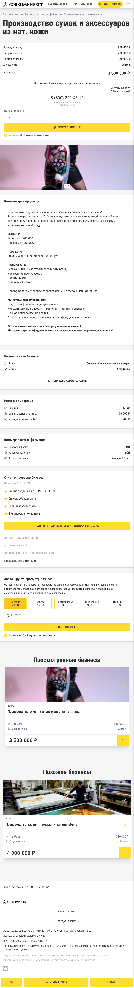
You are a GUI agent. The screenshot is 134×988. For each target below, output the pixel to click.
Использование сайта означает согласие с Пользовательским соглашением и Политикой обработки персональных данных (63, 947)
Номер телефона (14, 110)
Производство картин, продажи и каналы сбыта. (42, 824)
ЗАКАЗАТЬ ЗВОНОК (56, 982)
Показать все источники (20, 561)
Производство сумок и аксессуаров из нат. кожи (44, 711)
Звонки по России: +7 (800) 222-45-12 (26, 886)
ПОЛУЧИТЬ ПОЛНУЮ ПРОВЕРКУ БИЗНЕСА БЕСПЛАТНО (67, 525)
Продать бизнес (84, 4)
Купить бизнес (58, 4)
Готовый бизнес (11, 14)
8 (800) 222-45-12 (67, 98)
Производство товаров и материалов (83, 14)
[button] (128, 168)
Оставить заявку (110, 4)
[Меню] (128, 4)
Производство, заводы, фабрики (41, 14)
